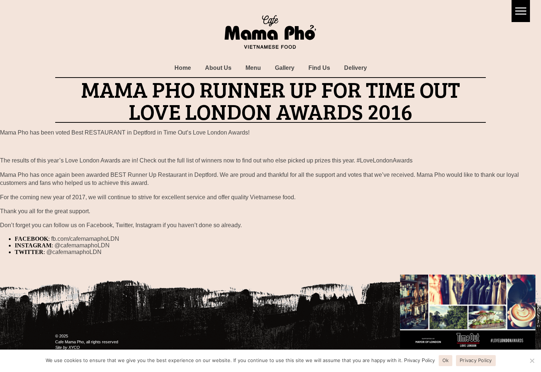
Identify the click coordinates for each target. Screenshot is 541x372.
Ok (445, 360)
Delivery (355, 68)
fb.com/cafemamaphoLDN (85, 239)
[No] (531, 360)
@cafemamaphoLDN (82, 245)
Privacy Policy (419, 360)
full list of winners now (205, 160)
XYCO (74, 347)
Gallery (284, 68)
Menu (253, 68)
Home (182, 68)
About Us (218, 68)
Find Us (319, 68)
